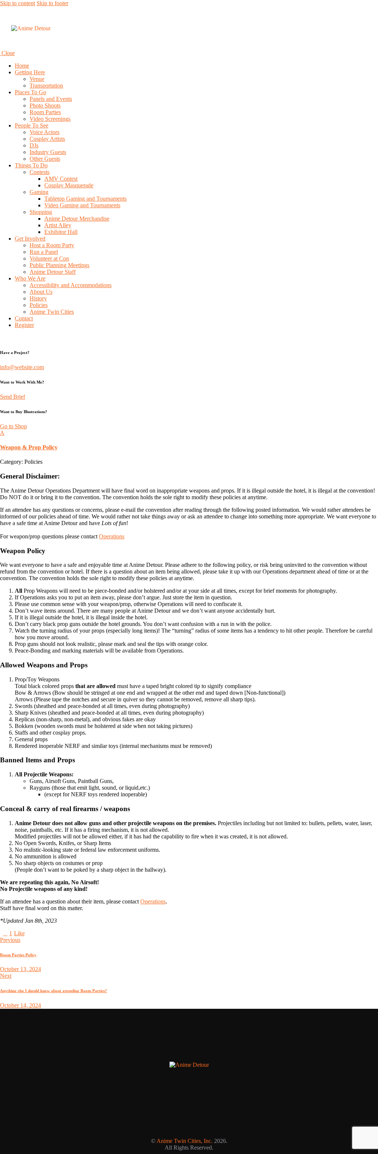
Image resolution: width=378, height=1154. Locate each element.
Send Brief (12, 397)
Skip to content (17, 3)
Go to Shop (13, 426)
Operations (111, 536)
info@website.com (22, 367)
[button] (189, 440)
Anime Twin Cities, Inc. (185, 1141)
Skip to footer (52, 3)
